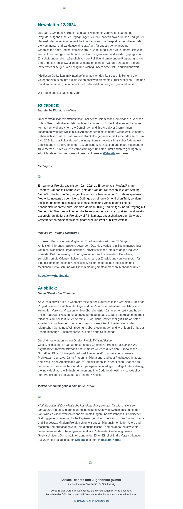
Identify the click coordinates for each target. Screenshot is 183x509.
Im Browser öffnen (84, 500)
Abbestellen (103, 500)
